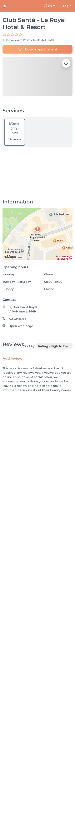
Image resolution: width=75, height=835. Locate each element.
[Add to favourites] (66, 63)
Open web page (21, 326)
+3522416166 (17, 319)
